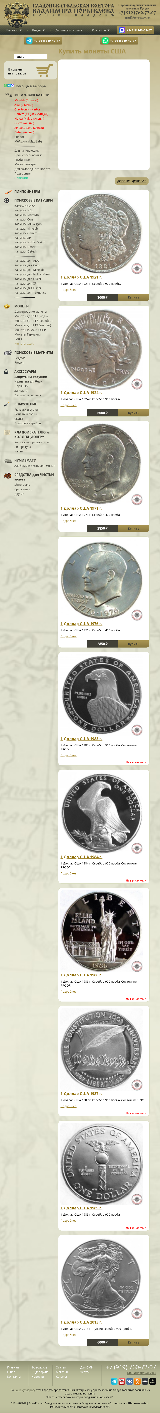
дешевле (139, 180)
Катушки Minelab (26, 228)
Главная (13, 1367)
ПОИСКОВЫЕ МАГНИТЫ (33, 352)
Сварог (19, 137)
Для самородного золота (32, 169)
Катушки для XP (25, 283)
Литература (22, 447)
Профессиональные (28, 155)
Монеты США (24, 344)
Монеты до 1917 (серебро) (33, 321)
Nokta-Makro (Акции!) (29, 118)
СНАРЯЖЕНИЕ (25, 404)
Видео (36, 30)
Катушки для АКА (26, 261)
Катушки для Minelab (29, 270)
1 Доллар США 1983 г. (81, 738)
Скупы (18, 419)
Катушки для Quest (27, 279)
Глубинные (22, 160)
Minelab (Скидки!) (26, 100)
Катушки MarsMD (26, 215)
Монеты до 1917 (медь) (31, 316)
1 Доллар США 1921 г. (81, 277)
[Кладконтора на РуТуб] (152, 1383)
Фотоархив (39, 1367)
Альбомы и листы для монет (34, 466)
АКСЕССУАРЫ (25, 371)
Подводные (22, 173)
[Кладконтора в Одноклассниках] (137, 1383)
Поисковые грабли (27, 423)
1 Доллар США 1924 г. (81, 392)
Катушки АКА (24, 206)
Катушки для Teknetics (30, 293)
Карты (18, 451)
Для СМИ (86, 1367)
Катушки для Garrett (28, 265)
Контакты (99, 30)
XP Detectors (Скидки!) (29, 128)
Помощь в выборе (30, 86)
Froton (19, 362)
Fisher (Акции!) (24, 132)
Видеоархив (40, 1372)
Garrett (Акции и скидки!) (31, 114)
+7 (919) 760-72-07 (131, 1367)
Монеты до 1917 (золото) (32, 325)
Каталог (12, 30)
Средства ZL (23, 489)
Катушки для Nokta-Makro (32, 274)
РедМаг (19, 358)
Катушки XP (22, 238)
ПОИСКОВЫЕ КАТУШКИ (33, 200)
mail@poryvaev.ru (141, 1373)
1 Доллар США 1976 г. (81, 623)
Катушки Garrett (25, 233)
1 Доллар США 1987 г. (81, 1093)
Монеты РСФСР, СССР (30, 330)
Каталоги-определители (31, 442)
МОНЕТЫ (21, 306)
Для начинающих (26, 150)
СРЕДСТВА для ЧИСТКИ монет (34, 477)
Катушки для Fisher (27, 288)
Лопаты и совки (25, 414)
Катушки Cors (24, 219)
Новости (37, 1376)
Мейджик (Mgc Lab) (28, 141)
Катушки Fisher (24, 247)
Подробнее (68, 290)
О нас (11, 1372)
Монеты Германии (27, 334)
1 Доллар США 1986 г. (81, 974)
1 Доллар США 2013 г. (81, 1322)
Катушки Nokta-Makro (29, 242)
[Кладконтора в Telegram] (114, 1383)
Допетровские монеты (30, 311)
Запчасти (21, 391)
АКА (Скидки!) (23, 105)
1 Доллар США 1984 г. (81, 856)
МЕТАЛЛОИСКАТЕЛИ (32, 95)
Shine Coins (22, 485)
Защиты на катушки (30, 377)
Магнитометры (25, 164)
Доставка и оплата (68, 30)
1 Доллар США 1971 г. (81, 508)
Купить (133, 297)
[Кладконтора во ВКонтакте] (129, 1383)
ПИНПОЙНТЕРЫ (27, 191)
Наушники (21, 386)
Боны (18, 339)
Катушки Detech (25, 251)
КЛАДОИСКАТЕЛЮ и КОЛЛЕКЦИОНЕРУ (31, 434)
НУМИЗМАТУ (25, 460)
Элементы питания (27, 395)
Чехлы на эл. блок (28, 381)
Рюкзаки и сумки (26, 409)
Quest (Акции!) (24, 123)
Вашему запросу (25, 1390)
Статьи (61, 1367)
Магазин (62, 1372)
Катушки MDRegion (28, 224)
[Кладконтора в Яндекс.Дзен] (145, 1383)
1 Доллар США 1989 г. (81, 1207)
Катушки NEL (23, 210)
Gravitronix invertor (27, 109)
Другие (19, 494)
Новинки (21, 178)
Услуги (85, 1372)
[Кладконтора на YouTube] (122, 1383)
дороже (123, 180)
